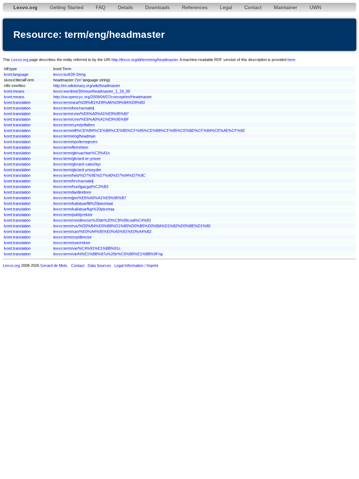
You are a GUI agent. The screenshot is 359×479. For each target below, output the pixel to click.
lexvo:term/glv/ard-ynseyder (77, 170)
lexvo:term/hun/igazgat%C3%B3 (80, 186)
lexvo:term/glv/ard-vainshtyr (77, 164)
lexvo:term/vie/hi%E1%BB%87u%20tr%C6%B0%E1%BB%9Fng (108, 254)
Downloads (157, 7)
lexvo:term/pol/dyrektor (73, 214)
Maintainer (285, 7)
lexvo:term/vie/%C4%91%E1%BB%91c (87, 248)
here (291, 60)
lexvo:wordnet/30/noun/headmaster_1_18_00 (91, 91)
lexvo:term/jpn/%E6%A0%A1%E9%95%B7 (89, 198)
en (79, 80)
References (195, 7)
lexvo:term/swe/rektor (71, 243)
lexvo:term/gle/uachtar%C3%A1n (81, 153)
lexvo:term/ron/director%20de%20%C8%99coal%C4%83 (102, 220)
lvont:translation (17, 102)
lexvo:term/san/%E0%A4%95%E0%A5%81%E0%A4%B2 (102, 231)
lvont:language (16, 74)
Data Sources (99, 265)
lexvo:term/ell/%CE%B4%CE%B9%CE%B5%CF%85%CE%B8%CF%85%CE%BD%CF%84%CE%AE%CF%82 (149, 130)
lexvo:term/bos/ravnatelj (73, 108)
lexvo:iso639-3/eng (69, 74)
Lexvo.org (19, 60)
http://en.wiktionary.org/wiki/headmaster (86, 85)
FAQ (101, 7)
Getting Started (66, 7)
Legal (226, 7)
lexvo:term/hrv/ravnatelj (73, 181)
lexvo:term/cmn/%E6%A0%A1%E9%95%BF (91, 119)
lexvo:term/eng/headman (74, 136)
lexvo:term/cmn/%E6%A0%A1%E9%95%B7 (91, 114)
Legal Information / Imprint (136, 265)
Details (125, 7)
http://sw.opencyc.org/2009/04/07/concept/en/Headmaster (102, 97)
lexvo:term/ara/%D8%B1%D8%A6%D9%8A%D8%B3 (99, 102)
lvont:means (14, 91)
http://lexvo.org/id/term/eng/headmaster (144, 60)
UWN (315, 7)
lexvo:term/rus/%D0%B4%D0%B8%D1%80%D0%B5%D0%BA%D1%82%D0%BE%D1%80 (131, 226)
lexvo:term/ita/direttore (72, 192)
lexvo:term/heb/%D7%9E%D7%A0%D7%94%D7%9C (99, 175)
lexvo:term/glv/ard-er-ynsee (77, 158)
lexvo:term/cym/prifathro (74, 125)
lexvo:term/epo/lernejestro (75, 142)
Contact (253, 7)
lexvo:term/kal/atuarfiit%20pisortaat (83, 203)
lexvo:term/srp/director (72, 237)
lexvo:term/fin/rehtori (70, 147)
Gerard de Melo (53, 265)
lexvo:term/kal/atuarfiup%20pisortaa (83, 209)
